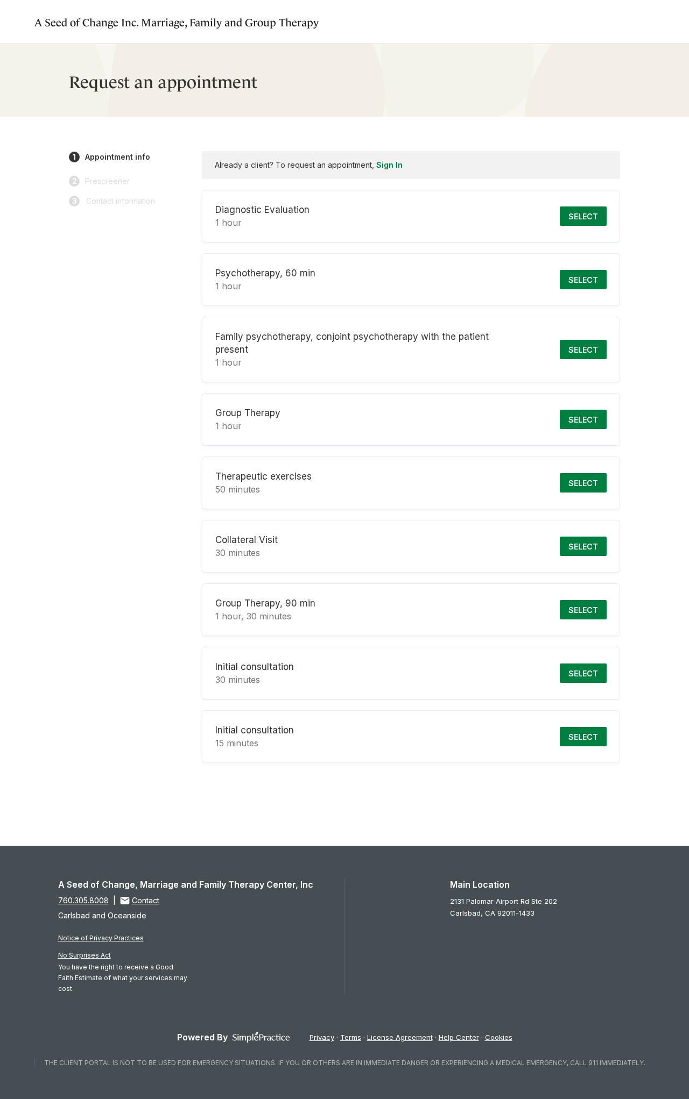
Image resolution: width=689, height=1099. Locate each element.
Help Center (459, 1037)
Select (583, 216)
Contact (145, 900)
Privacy (322, 1037)
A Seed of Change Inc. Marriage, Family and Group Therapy (176, 21)
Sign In (389, 164)
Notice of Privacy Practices (101, 938)
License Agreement (400, 1037)
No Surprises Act (84, 955)
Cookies (498, 1037)
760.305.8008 (83, 900)
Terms (350, 1037)
